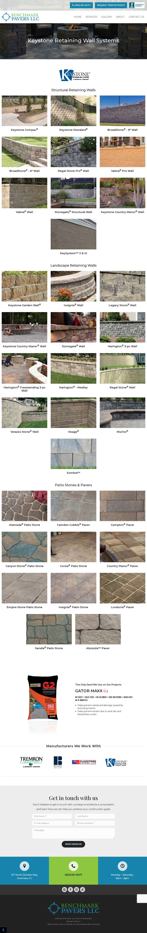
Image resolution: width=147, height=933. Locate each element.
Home (78, 16)
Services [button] (91, 16)
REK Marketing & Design (88, 924)
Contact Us (136, 16)
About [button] (120, 16)
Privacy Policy (73, 921)
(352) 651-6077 (82, 5)
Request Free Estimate (111, 5)
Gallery (106, 16)
